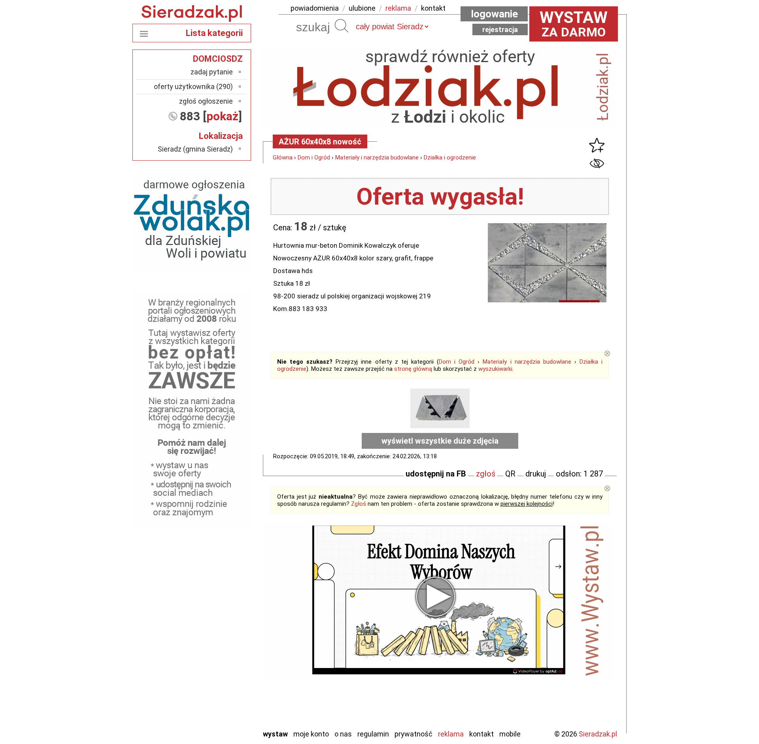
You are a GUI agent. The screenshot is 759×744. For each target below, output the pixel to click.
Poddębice (217, 669)
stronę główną (413, 368)
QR (510, 473)
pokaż (222, 116)
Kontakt (481, 734)
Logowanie (494, 14)
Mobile (510, 734)
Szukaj (341, 25)
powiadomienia (315, 8)
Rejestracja (500, 29)
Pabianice (219, 647)
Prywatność (413, 734)
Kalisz (224, 626)
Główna (283, 157)
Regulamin (373, 734)
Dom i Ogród (314, 157)
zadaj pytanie (212, 72)
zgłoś (485, 473)
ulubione (362, 8)
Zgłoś (358, 503)
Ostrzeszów (215, 637)
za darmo (574, 24)
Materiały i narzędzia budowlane (377, 157)
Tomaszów (217, 679)
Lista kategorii (214, 33)
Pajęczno (219, 658)
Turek (224, 690)
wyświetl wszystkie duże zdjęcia (439, 441)
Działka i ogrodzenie (450, 157)
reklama (398, 8)
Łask (225, 605)
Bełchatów (217, 594)
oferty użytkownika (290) (193, 86)
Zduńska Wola (213, 722)
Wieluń (223, 701)
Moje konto (311, 734)
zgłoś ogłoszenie (206, 101)
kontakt (433, 8)
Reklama (451, 734)
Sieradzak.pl (598, 734)
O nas (343, 734)
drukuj (535, 473)
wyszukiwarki (495, 368)
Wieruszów (217, 712)
